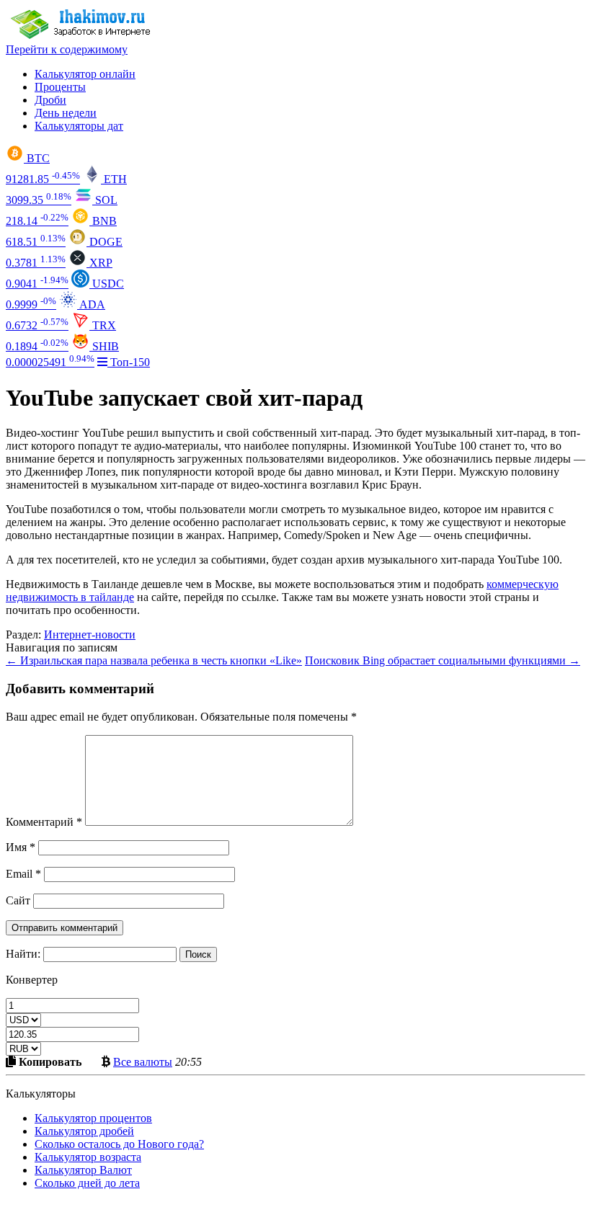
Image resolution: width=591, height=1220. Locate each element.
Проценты (60, 87)
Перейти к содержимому (67, 49)
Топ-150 (128, 362)
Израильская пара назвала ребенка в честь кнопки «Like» (154, 660)
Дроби (50, 100)
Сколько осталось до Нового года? (119, 1144)
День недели (66, 113)
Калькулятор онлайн (85, 74)
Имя (20, 847)
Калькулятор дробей (84, 1131)
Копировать (48, 1061)
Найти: (23, 954)
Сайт (18, 900)
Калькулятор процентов (93, 1118)
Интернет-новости (89, 634)
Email (23, 874)
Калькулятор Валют (83, 1170)
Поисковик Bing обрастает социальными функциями (442, 660)
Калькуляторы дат (79, 126)
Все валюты (142, 1061)
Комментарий (44, 822)
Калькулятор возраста (88, 1157)
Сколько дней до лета (87, 1183)
